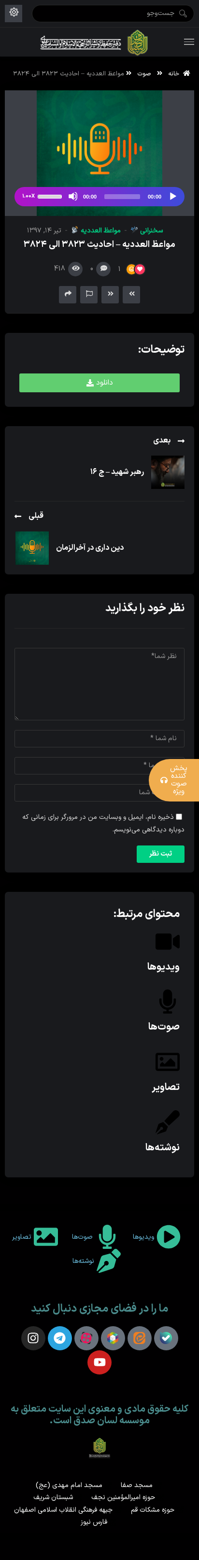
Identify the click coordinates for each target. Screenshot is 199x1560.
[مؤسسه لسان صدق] (94, 42)
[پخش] (172, 196)
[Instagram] (33, 1338)
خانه (175, 73)
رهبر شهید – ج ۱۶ (117, 472)
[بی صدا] (73, 196)
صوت (144, 73)
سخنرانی (150, 231)
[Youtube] (99, 1362)
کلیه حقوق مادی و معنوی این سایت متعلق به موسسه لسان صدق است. (99, 1415)
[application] (99, 196)
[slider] (51, 195)
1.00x (28, 196)
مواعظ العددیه (100, 231)
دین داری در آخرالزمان (90, 548)
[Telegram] (60, 1338)
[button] (99, 382)
